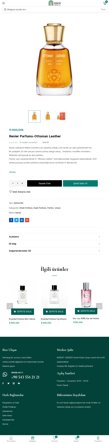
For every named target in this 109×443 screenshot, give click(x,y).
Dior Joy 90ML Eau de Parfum (86, 318)
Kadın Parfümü (40, 208)
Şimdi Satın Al (80, 183)
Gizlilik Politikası (9, 407)
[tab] (54, 236)
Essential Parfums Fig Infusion (54, 319)
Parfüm (50, 208)
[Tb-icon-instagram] (14, 383)
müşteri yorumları (28, 142)
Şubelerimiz (7, 411)
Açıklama (14, 236)
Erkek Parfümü (26, 208)
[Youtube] (19, 383)
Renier (18, 213)
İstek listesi (7, 415)
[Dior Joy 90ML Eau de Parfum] (86, 294)
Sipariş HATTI (17, 373)
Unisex (58, 208)
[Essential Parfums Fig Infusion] (54, 294)
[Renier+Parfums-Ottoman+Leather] (16, 220)
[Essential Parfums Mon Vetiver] (22, 294)
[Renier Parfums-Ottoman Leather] (11, 220)
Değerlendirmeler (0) (20, 250)
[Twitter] (8, 383)
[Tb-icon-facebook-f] (3, 383)
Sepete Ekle (45, 183)
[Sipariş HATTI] (4, 374)
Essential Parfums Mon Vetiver (22, 319)
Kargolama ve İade (10, 402)
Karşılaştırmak (8, 420)
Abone (5, 424)
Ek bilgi (12, 243)
